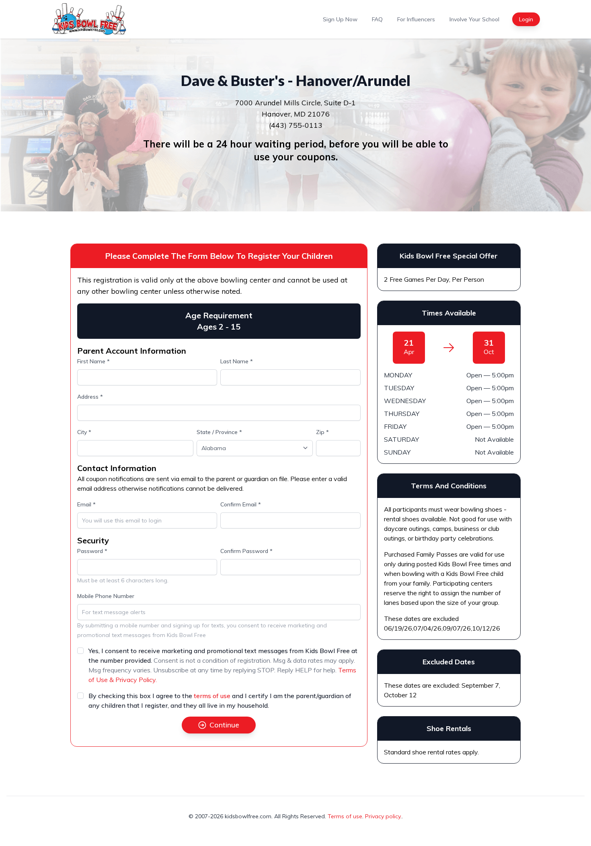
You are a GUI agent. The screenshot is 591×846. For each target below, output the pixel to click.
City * (84, 432)
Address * (90, 396)
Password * (92, 551)
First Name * (93, 361)
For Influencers (416, 19)
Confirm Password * (246, 551)
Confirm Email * (240, 504)
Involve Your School (474, 19)
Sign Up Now (340, 19)
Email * (86, 504)
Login (526, 19)
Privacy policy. (383, 816)
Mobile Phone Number (105, 596)
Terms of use (345, 816)
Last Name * (236, 361)
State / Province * (219, 432)
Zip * (322, 432)
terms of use (212, 696)
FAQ (377, 19)
